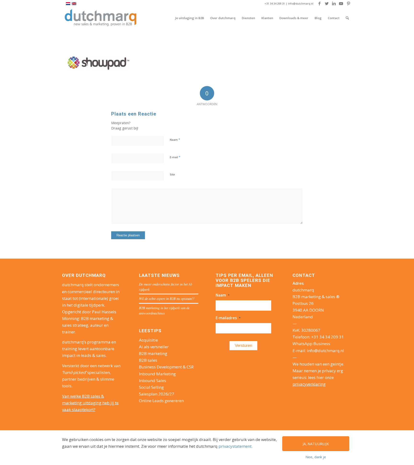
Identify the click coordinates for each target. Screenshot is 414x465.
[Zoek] (347, 18)
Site (172, 174)
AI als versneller (154, 346)
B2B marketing (153, 353)
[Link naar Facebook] (319, 3)
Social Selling (151, 387)
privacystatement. (235, 446)
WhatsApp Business (311, 343)
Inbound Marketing (157, 374)
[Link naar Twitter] (326, 3)
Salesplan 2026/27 (156, 394)
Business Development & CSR (166, 367)
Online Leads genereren (161, 400)
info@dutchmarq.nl (300, 3)
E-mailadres (228, 317)
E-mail (175, 157)
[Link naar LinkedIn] (333, 3)
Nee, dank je (315, 456)
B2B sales (148, 360)
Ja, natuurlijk (316, 443)
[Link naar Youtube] (341, 3)
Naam (175, 139)
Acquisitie (148, 340)
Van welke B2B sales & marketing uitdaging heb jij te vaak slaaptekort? (90, 402)
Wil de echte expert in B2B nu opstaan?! (167, 298)
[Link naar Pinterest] (348, 3)
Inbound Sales (152, 380)
